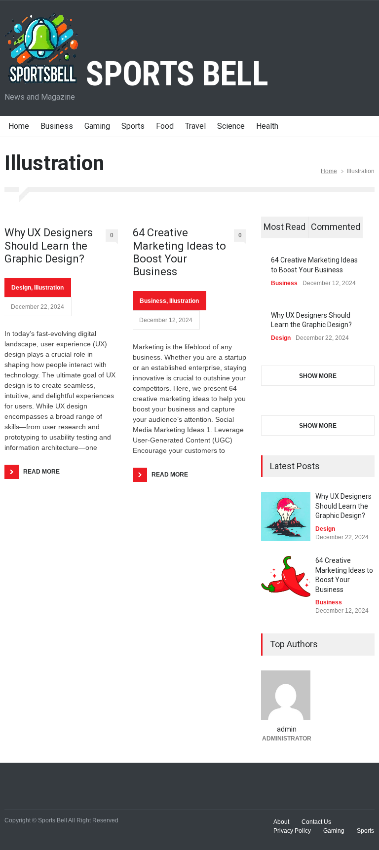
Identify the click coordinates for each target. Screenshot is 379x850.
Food (165, 126)
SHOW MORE (318, 375)
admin (287, 729)
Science (231, 126)
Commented (335, 227)
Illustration (49, 287)
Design (21, 287)
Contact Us (316, 821)
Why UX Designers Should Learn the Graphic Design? (48, 245)
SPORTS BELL (173, 74)
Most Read (284, 227)
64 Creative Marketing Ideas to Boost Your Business (179, 252)
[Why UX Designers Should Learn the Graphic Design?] (285, 516)
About (281, 821)
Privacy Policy (292, 830)
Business (56, 126)
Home (18, 126)
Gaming (97, 126)
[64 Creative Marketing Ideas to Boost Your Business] (285, 576)
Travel (195, 126)
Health (267, 126)
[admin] (286, 695)
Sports (133, 126)
